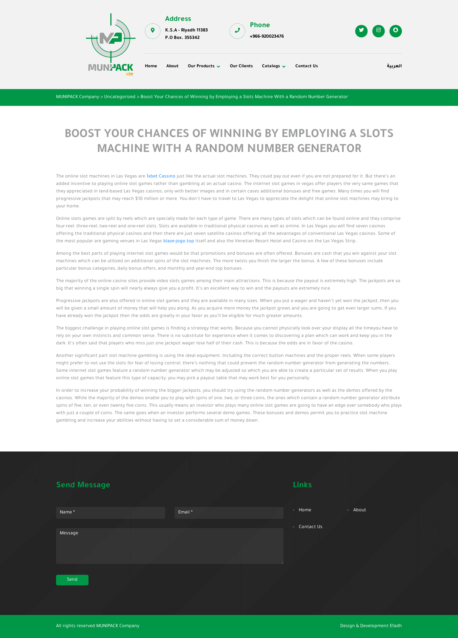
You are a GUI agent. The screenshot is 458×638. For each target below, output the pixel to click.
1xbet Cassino (160, 176)
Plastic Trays (332, 103)
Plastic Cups (163, 94)
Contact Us (306, 66)
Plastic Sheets (249, 103)
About (172, 66)
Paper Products (335, 94)
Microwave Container (257, 94)
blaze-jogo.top (178, 241)
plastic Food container (174, 103)
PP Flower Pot (164, 112)
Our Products (201, 66)
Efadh (396, 626)
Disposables (162, 86)
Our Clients (241, 66)
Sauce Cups (246, 112)
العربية (394, 66)
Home (151, 66)
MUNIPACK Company (117, 626)
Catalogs (271, 66)
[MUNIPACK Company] (111, 44)
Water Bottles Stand (340, 86)
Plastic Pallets (249, 86)
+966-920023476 (267, 37)
